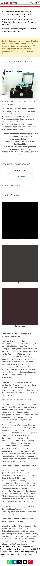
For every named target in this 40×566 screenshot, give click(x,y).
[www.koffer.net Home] (15, 3)
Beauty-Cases (20, 171)
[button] (9, 562)
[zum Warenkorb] (37, 3)
